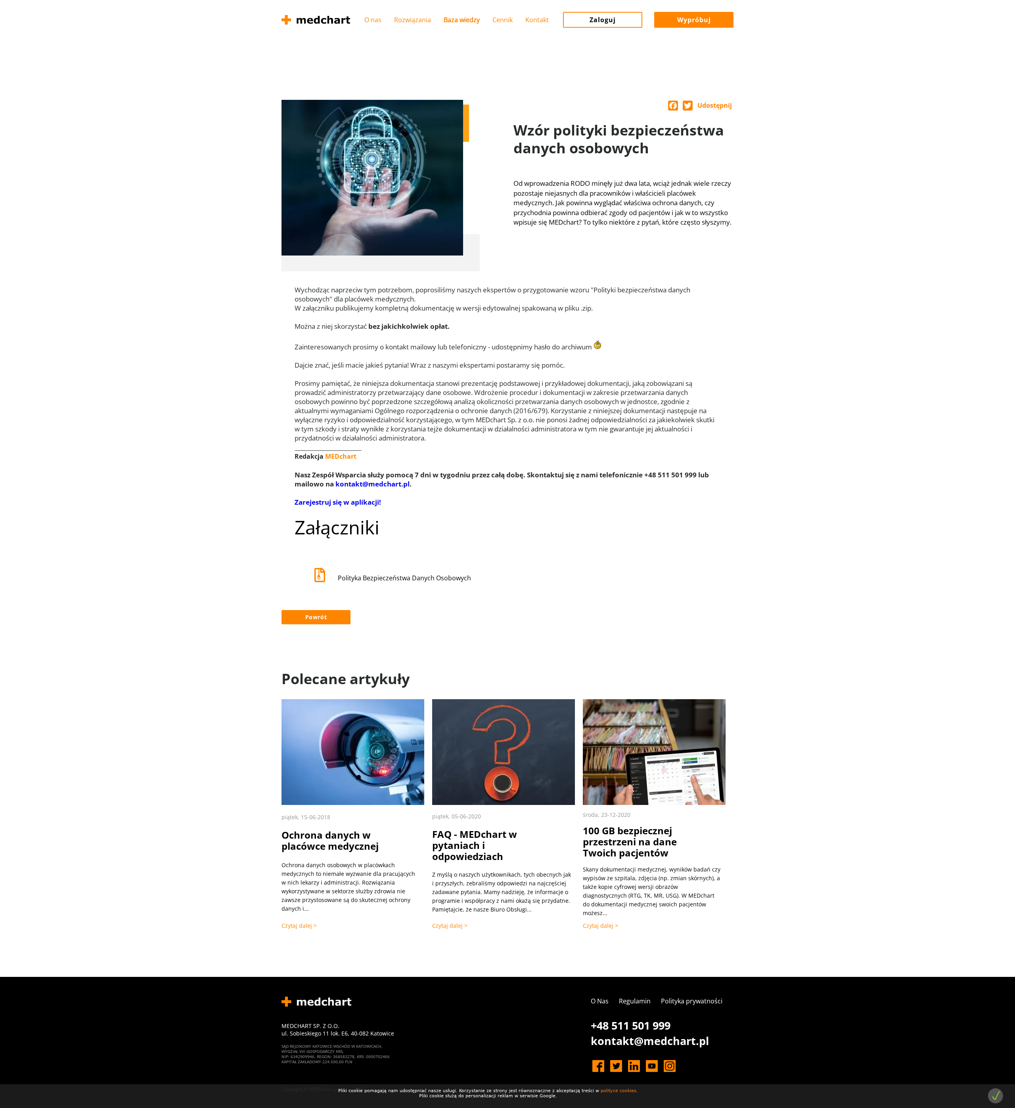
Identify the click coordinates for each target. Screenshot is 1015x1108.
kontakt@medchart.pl (372, 483)
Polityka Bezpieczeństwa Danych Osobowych (404, 578)
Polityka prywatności (691, 1001)
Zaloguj (603, 19)
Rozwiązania (412, 19)
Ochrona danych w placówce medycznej (330, 840)
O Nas (600, 1001)
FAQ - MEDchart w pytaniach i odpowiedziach (474, 845)
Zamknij (995, 1096)
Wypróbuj (694, 19)
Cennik (502, 19)
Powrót (316, 617)
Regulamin (635, 1001)
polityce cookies (618, 1090)
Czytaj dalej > (299, 925)
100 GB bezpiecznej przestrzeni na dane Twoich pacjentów (630, 841)
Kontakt (537, 19)
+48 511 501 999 (630, 1025)
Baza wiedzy (462, 19)
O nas (372, 19)
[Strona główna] (316, 20)
